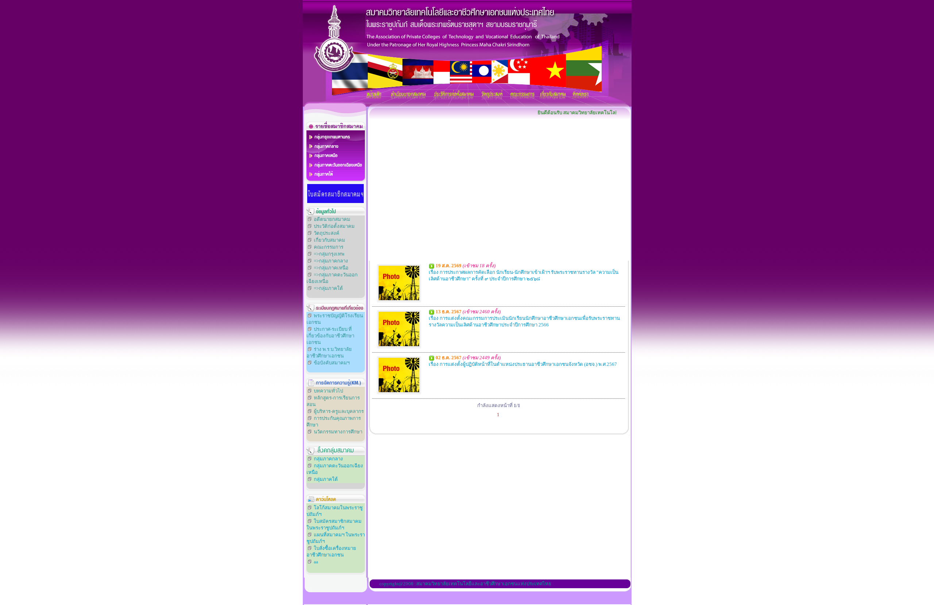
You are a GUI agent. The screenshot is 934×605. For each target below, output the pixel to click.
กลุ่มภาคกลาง (328, 459)
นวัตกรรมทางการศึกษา (338, 431)
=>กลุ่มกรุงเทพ (329, 254)
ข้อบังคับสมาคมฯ (332, 362)
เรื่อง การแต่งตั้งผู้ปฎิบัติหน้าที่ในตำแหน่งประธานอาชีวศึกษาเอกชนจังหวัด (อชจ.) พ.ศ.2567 (523, 364)
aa (316, 561)
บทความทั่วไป (328, 391)
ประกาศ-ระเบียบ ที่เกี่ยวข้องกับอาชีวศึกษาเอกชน (330, 335)
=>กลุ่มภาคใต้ (328, 288)
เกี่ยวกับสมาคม (329, 240)
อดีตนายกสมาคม (332, 219)
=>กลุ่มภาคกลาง (331, 261)
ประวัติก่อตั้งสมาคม (334, 226)
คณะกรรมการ (328, 247)
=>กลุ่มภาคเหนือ (331, 268)
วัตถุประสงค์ (326, 233)
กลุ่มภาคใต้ (326, 479)
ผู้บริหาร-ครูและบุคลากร (339, 411)
